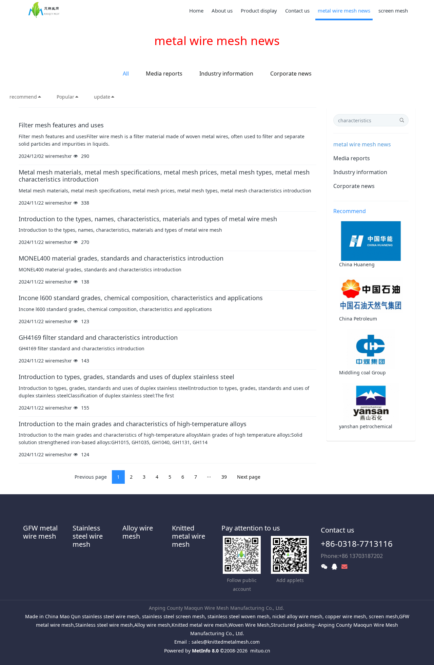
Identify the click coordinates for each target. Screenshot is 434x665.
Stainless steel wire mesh (88, 536)
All (126, 73)
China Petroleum (358, 318)
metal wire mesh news (362, 144)
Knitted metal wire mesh (188, 536)
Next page (248, 477)
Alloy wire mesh (137, 532)
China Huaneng (357, 264)
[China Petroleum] (371, 294)
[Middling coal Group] (371, 348)
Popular (65, 96)
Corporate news (291, 73)
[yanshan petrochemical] (371, 402)
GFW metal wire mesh (40, 532)
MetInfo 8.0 (205, 650)
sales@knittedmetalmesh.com (226, 642)
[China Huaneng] (371, 240)
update (102, 96)
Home (196, 10)
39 (224, 477)
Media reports (164, 73)
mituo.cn (260, 650)
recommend (23, 96)
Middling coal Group (362, 372)
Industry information (226, 73)
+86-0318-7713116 (357, 543)
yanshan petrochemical (365, 426)
